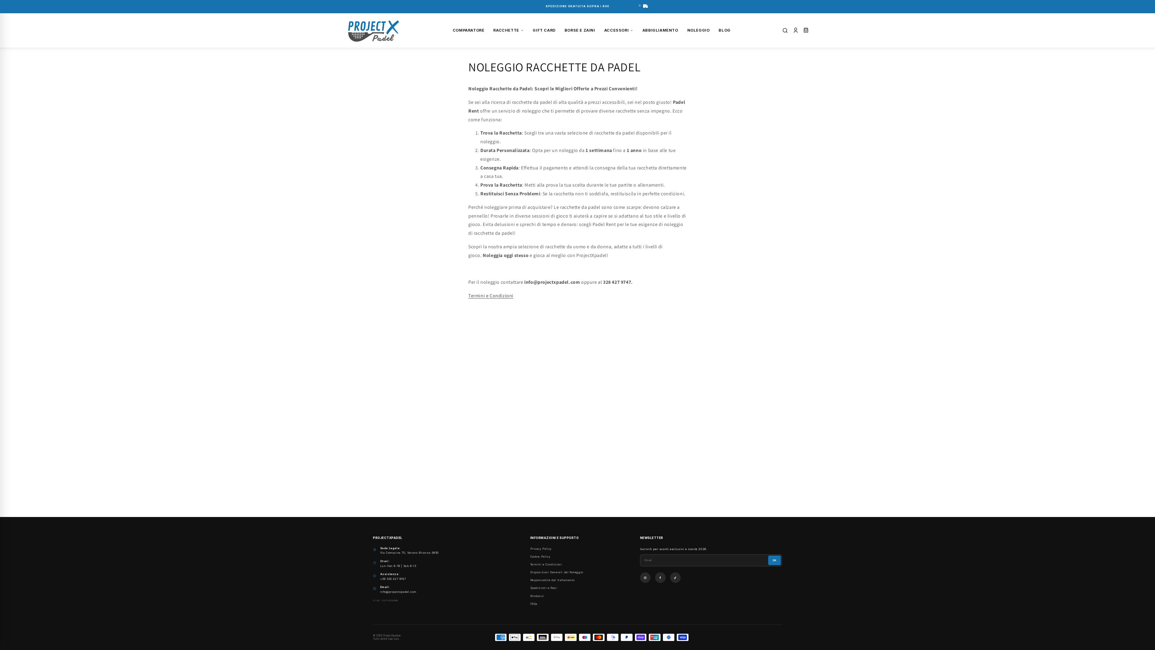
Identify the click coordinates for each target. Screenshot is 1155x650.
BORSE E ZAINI (580, 30)
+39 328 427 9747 (393, 578)
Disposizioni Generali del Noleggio (556, 572)
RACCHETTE (506, 30)
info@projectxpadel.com (398, 591)
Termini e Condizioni (490, 295)
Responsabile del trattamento (552, 580)
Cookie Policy (540, 556)
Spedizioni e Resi (543, 588)
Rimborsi (537, 596)
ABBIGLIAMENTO (660, 30)
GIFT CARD (544, 30)
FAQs (533, 603)
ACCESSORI (616, 30)
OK (774, 560)
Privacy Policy (541, 548)
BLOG (724, 30)
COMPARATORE (469, 30)
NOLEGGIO (698, 30)
